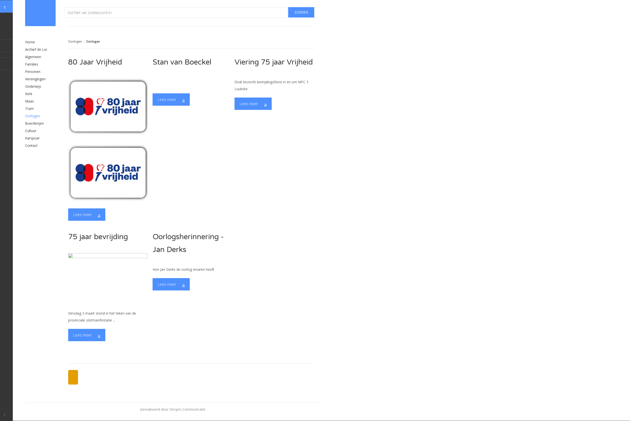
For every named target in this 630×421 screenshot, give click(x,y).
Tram (29, 108)
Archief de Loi (36, 49)
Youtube (6, 63)
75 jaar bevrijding (98, 236)
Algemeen (33, 56)
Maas (29, 101)
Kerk (28, 93)
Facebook (6, 45)
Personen (32, 71)
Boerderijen (34, 123)
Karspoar (32, 138)
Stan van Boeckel (182, 62)
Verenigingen (35, 79)
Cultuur (30, 130)
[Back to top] (6, 414)
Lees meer (83, 214)
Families (31, 64)
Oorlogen (75, 41)
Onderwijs (33, 86)
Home (30, 42)
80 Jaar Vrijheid (95, 62)
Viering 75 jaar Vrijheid (274, 62)
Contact (31, 145)
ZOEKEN (301, 12)
